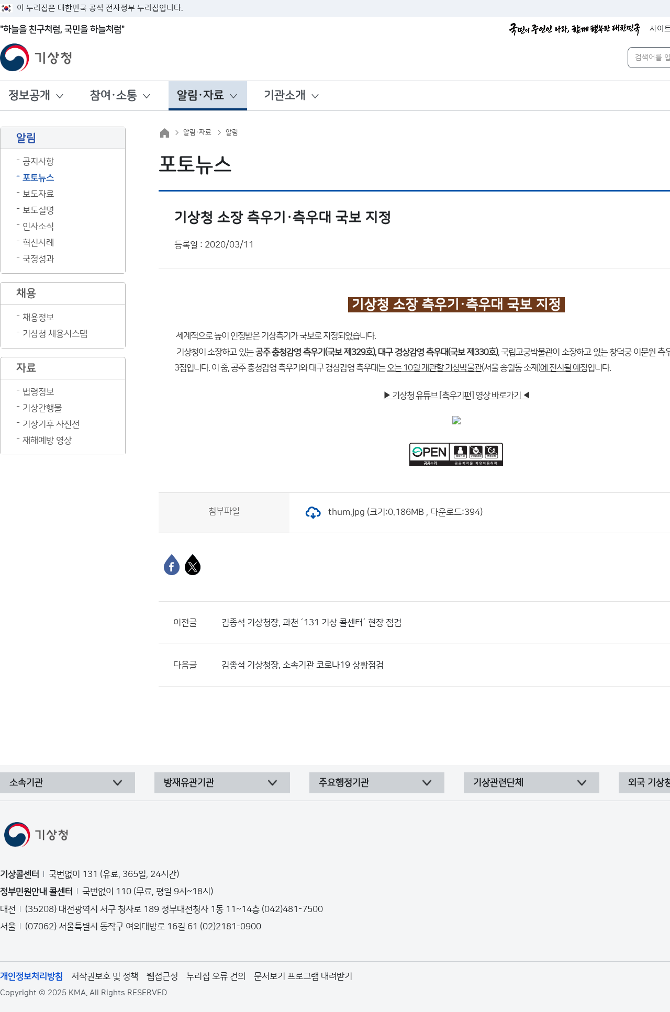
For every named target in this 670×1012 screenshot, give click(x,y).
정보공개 (29, 95)
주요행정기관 (344, 783)
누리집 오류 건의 (215, 976)
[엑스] (192, 564)
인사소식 (38, 226)
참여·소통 (113, 95)
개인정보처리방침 (31, 976)
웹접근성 (162, 976)
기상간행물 (42, 408)
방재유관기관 (189, 783)
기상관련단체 (498, 783)
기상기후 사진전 (51, 424)
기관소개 (285, 95)
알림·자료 (200, 95)
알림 (232, 132)
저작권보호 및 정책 (104, 976)
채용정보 (38, 317)
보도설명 (38, 210)
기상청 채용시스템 (55, 334)
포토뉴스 (38, 178)
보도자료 (38, 194)
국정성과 (38, 259)
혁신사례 (38, 243)
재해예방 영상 (47, 440)
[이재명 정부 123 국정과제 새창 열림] (574, 29)
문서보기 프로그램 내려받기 (303, 976)
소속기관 (26, 783)
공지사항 (38, 161)
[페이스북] (172, 564)
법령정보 (38, 392)
